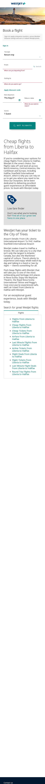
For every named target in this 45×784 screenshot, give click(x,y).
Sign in (5, 46)
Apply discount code (12, 90)
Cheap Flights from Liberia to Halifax (21, 326)
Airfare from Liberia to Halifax (23, 337)
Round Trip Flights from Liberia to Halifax (24, 373)
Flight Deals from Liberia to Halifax (24, 355)
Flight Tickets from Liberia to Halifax (21, 361)
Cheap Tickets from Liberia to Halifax (22, 332)
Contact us (8, 782)
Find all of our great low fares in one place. (21, 216)
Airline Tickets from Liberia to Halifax (22, 349)
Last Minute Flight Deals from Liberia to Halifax (24, 367)
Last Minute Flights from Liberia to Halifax (24, 343)
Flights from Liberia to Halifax (23, 320)
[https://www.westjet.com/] (18, 5)
